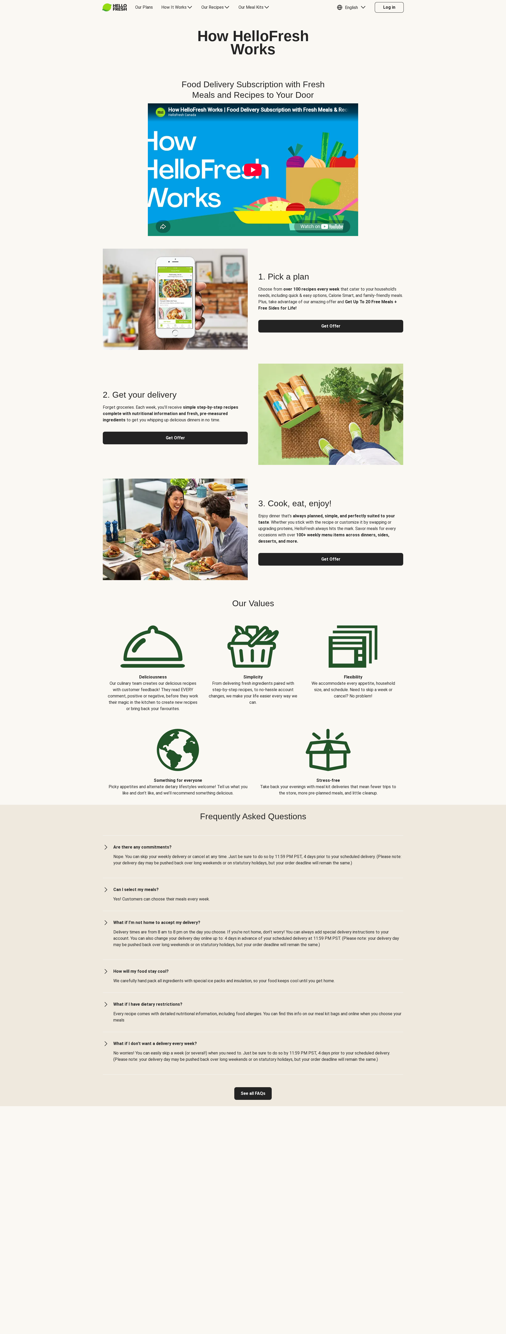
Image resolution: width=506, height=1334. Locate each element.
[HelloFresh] (114, 7)
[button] (352, 7)
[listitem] (153, 664)
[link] (253, 1093)
